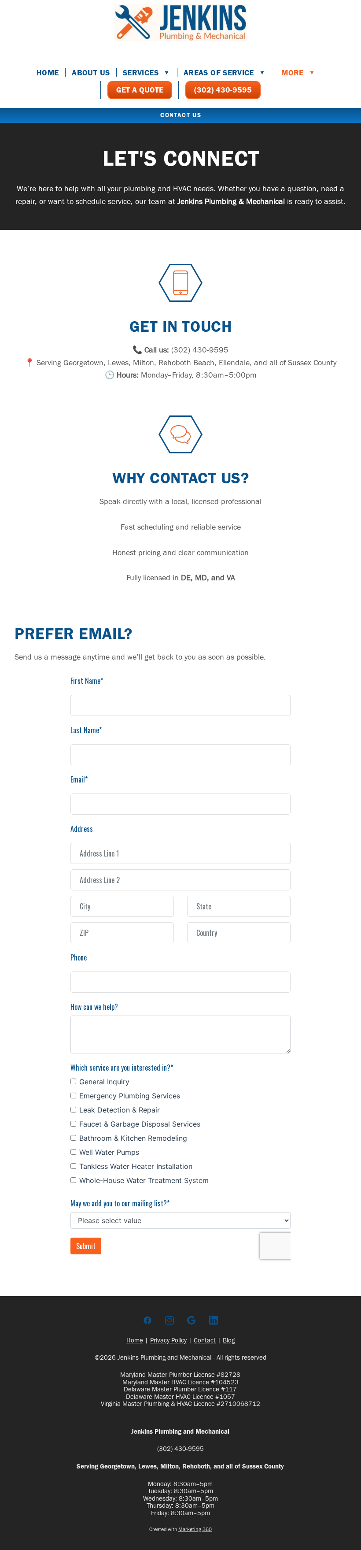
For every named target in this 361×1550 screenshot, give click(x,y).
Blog (229, 1340)
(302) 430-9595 (223, 90)
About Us (91, 73)
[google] (191, 1320)
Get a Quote (139, 90)
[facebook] (147, 1320)
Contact (205, 1340)
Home (48, 73)
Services (146, 73)
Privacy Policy (168, 1340)
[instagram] (169, 1320)
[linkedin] (213, 1320)
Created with (180, 1529)
